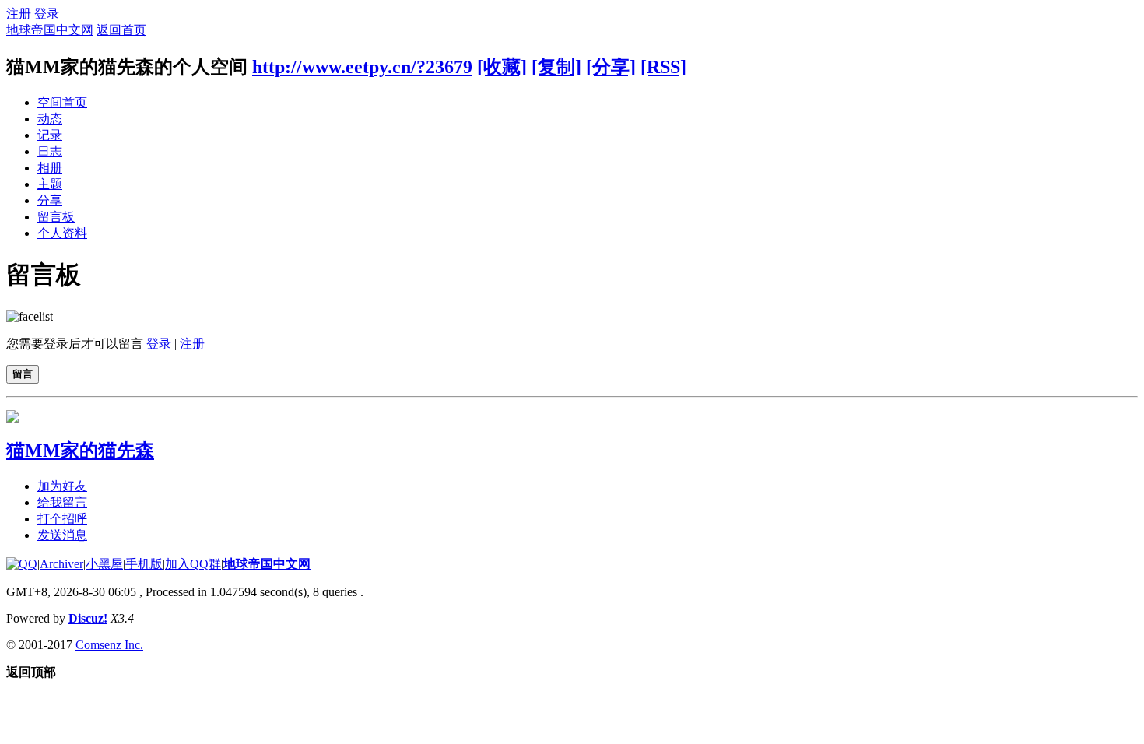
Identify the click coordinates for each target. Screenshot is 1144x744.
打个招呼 (62, 518)
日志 (49, 151)
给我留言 (62, 502)
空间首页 (62, 102)
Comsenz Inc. (109, 644)
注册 (18, 13)
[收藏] (502, 67)
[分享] (611, 67)
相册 (49, 167)
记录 (49, 135)
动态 (49, 118)
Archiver (61, 563)
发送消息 (62, 535)
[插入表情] (29, 316)
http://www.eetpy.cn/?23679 (362, 67)
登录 (46, 13)
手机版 (144, 563)
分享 (49, 200)
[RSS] (663, 67)
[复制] (556, 67)
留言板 (56, 216)
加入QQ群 (193, 563)
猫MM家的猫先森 (80, 450)
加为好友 (62, 486)
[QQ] (21, 563)
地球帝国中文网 (49, 30)
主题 (49, 184)
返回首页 (121, 30)
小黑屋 (104, 563)
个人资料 (62, 233)
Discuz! (87, 618)
